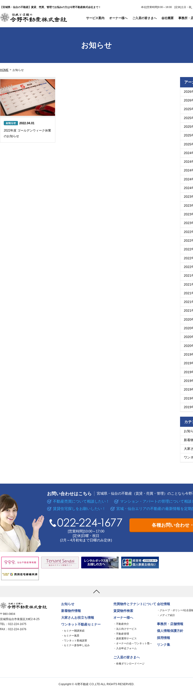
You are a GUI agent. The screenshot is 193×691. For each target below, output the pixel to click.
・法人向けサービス (125, 628)
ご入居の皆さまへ (144, 18)
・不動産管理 (121, 633)
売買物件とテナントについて (134, 604)
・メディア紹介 (166, 615)
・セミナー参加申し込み (75, 645)
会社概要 (167, 18)
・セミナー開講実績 (72, 630)
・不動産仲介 (121, 623)
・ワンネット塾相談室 (74, 640)
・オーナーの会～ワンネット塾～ (132, 643)
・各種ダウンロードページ (129, 663)
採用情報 (163, 638)
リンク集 (163, 644)
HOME (4, 70)
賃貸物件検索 (123, 611)
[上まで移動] (96, 591)
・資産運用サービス (125, 638)
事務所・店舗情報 (170, 624)
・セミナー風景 (70, 635)
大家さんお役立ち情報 (77, 617)
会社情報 (163, 604)
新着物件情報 (71, 611)
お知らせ (67, 604)
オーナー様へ (118, 18)
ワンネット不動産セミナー (81, 624)
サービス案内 (95, 18)
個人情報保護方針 (170, 631)
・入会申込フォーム (125, 648)
